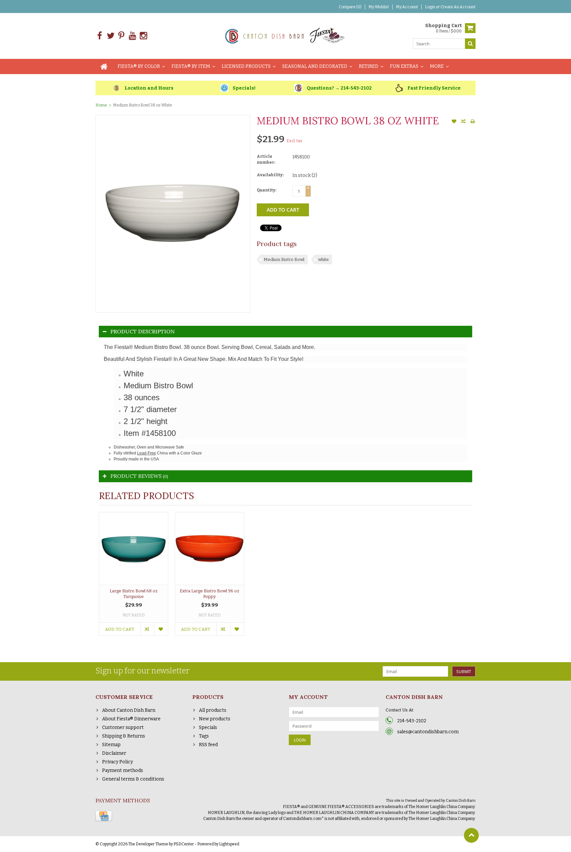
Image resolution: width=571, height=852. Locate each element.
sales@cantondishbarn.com (428, 732)
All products (212, 710)
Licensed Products (246, 66)
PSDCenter (183, 844)
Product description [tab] (142, 331)
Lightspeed (229, 844)
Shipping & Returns (123, 736)
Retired (368, 66)
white (323, 259)
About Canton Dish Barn (128, 710)
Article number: (266, 159)
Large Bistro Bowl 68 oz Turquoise (134, 593)
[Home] (104, 66)
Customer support (123, 727)
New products (214, 719)
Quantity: (266, 190)
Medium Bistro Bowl (284, 259)
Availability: (270, 175)
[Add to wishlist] (454, 122)
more (437, 66)
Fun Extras (404, 66)
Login (430, 7)
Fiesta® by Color (139, 66)
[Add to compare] (463, 122)
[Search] (470, 43)
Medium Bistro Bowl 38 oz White (142, 105)
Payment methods (122, 770)
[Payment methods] (103, 816)
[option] (133, 577)
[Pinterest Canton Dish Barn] (121, 35)
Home (101, 105)
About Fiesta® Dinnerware (131, 719)
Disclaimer (114, 753)
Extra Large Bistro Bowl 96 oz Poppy (209, 593)
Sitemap (111, 744)
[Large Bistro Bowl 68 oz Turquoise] (133, 548)
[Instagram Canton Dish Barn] (143, 35)
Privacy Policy (117, 762)
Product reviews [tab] (139, 476)
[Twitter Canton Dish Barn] (110, 35)
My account (407, 7)
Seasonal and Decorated (314, 66)
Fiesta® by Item (190, 66)
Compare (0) (350, 7)
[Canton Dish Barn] (286, 35)
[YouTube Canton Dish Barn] (132, 35)
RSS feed (208, 744)
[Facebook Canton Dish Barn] (99, 35)
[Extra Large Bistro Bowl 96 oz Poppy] (209, 548)
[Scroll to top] (471, 835)
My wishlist (378, 7)
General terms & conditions (133, 779)
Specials (208, 727)
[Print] (473, 122)
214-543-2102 (411, 721)
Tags (204, 736)
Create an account (458, 7)
